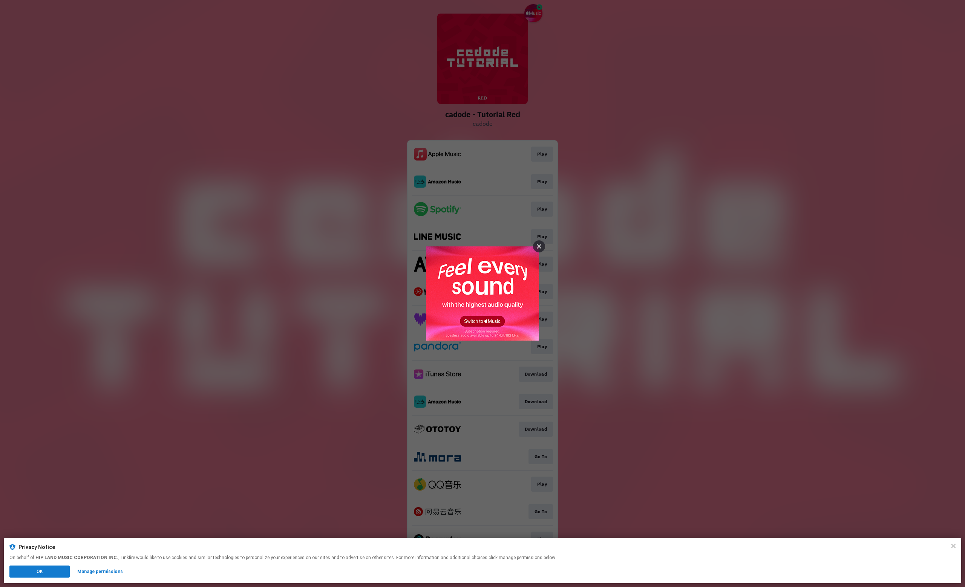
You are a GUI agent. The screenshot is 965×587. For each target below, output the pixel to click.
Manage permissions (100, 571)
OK (40, 571)
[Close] (953, 546)
